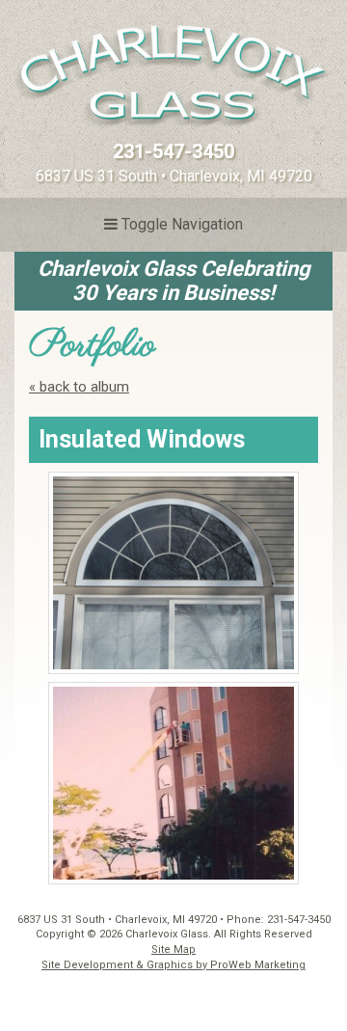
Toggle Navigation (180, 224)
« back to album (79, 386)
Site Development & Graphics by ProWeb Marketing (173, 965)
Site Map (173, 949)
